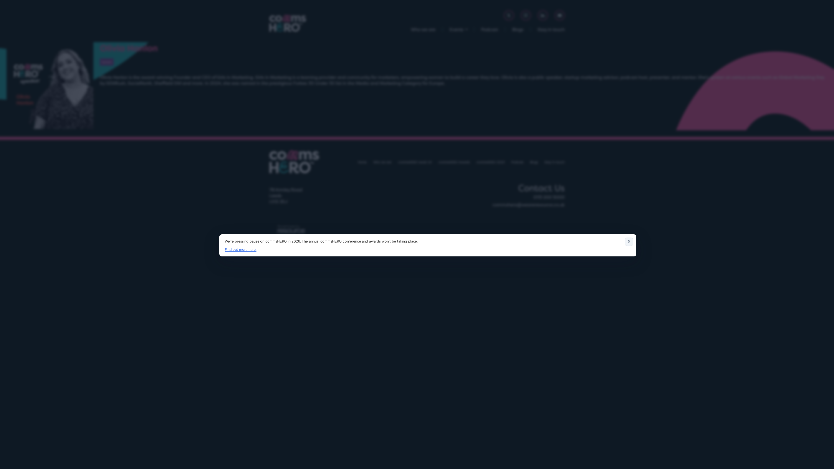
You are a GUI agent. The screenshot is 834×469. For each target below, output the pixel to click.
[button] (629, 242)
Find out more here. (240, 249)
